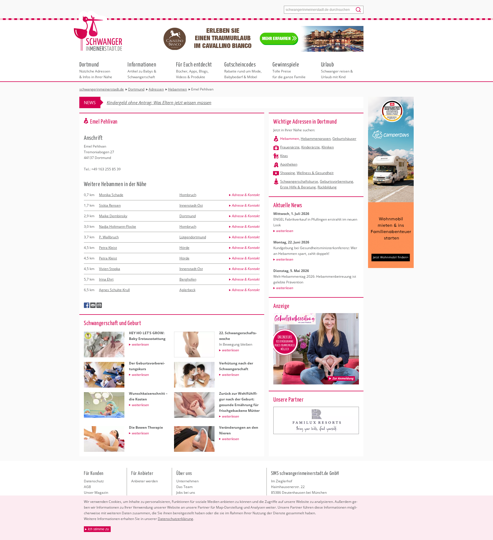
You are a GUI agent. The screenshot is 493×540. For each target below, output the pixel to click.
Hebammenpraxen (316, 138)
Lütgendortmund (192, 237)
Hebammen (289, 138)
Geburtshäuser (344, 138)
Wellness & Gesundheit (315, 172)
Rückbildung (327, 187)
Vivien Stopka (109, 268)
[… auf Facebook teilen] (87, 305)
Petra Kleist (108, 247)
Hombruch (187, 194)
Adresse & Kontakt (246, 194)
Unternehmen (187, 481)
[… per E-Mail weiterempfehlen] (93, 305)
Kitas (284, 155)
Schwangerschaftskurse (299, 181)
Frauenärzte (290, 147)
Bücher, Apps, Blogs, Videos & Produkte (194, 70)
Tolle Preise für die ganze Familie (289, 70)
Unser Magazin (96, 492)
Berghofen (187, 279)
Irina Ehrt (106, 279)
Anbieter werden (144, 481)
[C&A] (316, 420)
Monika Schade (111, 194)
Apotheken (288, 164)
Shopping (287, 172)
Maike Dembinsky (113, 215)
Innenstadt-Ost (191, 205)
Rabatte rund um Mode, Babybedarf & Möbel (243, 70)
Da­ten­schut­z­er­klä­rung (175, 518)
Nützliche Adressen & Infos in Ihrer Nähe (95, 70)
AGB (87, 486)
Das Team (184, 486)
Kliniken (328, 147)
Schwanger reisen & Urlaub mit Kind (337, 70)
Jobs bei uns (185, 492)
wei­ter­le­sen (284, 230)
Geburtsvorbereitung (336, 181)
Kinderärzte (310, 147)
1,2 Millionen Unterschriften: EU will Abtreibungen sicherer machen (170, 102)
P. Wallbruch (109, 237)
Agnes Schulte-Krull (114, 289)
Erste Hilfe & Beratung (298, 187)
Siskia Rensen (110, 205)
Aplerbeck (187, 289)
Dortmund (187, 215)
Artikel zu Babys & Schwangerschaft (142, 70)
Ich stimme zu (98, 529)
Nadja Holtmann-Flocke (117, 226)
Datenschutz (94, 481)
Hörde (184, 247)
